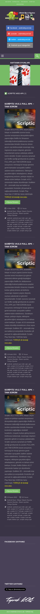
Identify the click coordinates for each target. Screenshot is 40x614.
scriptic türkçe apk (26, 230)
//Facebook (24, 1)
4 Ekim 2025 (11, 208)
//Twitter (32, 1)
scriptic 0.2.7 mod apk (20, 513)
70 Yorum (25, 354)
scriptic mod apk (25, 228)
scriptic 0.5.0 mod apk (20, 370)
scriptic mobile (15, 228)
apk (26, 218)
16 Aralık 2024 (12, 354)
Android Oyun (11, 211)
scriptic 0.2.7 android (17, 509)
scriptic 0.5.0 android (17, 366)
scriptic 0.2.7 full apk (17, 511)
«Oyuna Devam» (12, 202)
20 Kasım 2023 (12, 497)
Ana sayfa (8, 1)
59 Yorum (25, 497)
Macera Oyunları (12, 213)
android (9, 218)
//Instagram (20, 4)
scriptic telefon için (13, 230)
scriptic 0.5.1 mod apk (20, 224)
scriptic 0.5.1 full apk (17, 222)
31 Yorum (23, 208)
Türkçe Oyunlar (12, 215)
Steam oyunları (24, 213)
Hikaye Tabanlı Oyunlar (24, 211)
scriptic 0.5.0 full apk (17, 368)
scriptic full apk (17, 226)
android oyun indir (19, 218)
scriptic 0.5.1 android (17, 220)
